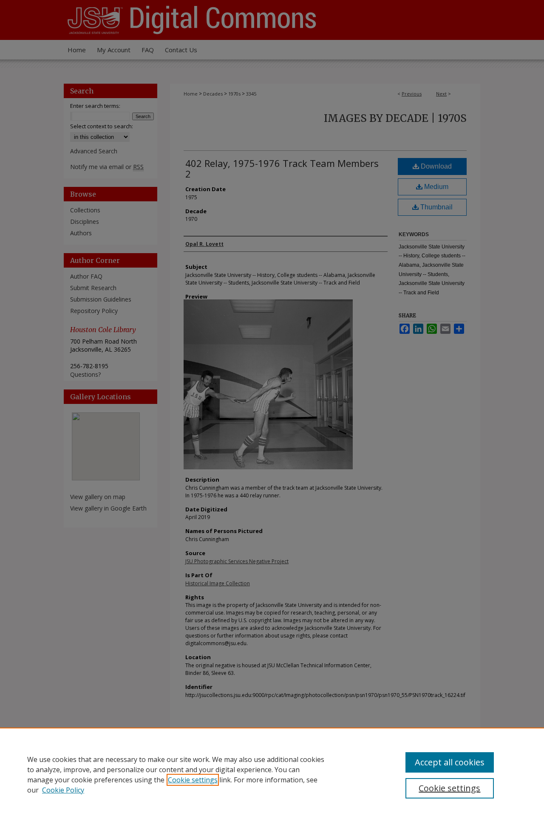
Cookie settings (193, 779)
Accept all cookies (449, 762)
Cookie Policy (63, 790)
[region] (272, 774)
